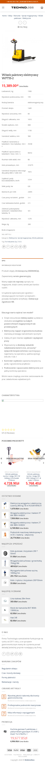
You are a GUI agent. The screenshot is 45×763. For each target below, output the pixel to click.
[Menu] (3, 7)
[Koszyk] (42, 7)
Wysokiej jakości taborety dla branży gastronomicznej (23, 697)
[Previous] (1, 467)
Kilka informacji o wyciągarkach (21, 713)
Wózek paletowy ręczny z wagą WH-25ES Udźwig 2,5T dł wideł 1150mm (33, 477)
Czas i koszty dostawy (11, 673)
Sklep (10, 16)
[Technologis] (22, 7)
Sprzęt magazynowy (29, 16)
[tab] (22, 260)
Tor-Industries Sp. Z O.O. (13, 242)
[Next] (43, 467)
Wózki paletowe (37, 238)
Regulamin (22, 756)
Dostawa (8, 755)
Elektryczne (26, 18)
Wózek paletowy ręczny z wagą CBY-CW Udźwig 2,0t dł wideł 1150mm (11, 477)
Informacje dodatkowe (11, 265)
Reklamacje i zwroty (10, 682)
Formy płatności (8, 677)
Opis (3, 261)
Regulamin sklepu (9, 668)
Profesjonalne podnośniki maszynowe (24, 705)
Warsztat (17, 16)
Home (4, 16)
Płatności (18, 755)
